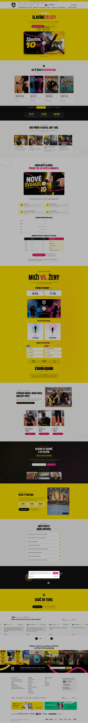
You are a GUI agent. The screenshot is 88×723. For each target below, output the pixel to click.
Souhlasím (56, 573)
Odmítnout (55, 576)
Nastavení (31, 576)
